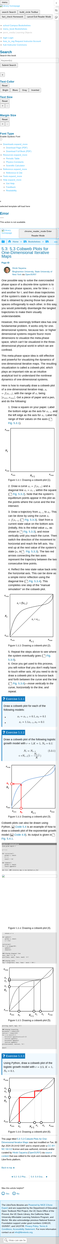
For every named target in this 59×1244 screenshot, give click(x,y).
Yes (7, 1193)
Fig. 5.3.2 (18, 494)
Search (6, 1240)
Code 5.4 (20, 826)
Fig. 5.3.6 (18, 683)
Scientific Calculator (15, 165)
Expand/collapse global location (55, 241)
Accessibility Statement (24, 1229)
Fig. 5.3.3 (30, 519)
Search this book (8, 55)
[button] (11, 187)
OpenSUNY (30, 274)
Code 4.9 (19, 834)
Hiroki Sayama (19, 268)
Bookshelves (34, 241)
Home (15, 241)
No (18, 1193)
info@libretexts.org (23, 1232)
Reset (5, 85)
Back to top (7, 1168)
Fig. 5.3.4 (34, 581)
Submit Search (9, 65)
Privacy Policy (31, 1226)
